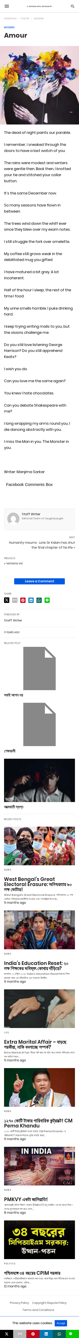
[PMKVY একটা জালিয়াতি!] (39, 1166)
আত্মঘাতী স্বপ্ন (13, 807)
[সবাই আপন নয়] (39, 668)
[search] (72, 6)
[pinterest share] (23, 600)
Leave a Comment (39, 581)
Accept (61, 1323)
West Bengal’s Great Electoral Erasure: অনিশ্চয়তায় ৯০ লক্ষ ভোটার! (38, 884)
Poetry (25, 18)
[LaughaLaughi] (39, 6)
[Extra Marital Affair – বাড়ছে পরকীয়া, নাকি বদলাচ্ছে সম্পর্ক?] (39, 1008)
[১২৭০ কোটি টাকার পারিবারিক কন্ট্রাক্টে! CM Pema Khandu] (39, 1087)
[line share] (47, 600)
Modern (39, 18)
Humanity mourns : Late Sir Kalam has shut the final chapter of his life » (42, 545)
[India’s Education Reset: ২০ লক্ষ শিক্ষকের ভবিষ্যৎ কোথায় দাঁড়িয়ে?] (39, 929)
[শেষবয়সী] (39, 724)
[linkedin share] (31, 600)
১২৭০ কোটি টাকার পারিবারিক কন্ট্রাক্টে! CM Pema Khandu (38, 1123)
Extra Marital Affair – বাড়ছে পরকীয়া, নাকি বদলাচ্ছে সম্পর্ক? (35, 1044)
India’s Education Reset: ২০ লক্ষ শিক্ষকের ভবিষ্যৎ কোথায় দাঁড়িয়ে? (36, 966)
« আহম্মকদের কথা (13, 563)
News (7, 869)
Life (6, 1032)
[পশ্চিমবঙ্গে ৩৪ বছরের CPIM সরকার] (39, 1239)
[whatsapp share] (39, 600)
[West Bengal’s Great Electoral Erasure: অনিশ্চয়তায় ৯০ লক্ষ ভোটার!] (39, 846)
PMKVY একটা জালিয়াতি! (26, 1199)
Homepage (10, 18)
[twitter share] (6, 600)
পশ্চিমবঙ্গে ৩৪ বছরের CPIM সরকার (32, 1273)
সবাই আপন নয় (13, 695)
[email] (19, 1334)
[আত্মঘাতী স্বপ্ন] (39, 780)
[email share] (14, 600)
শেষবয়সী (9, 751)
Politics (9, 1263)
